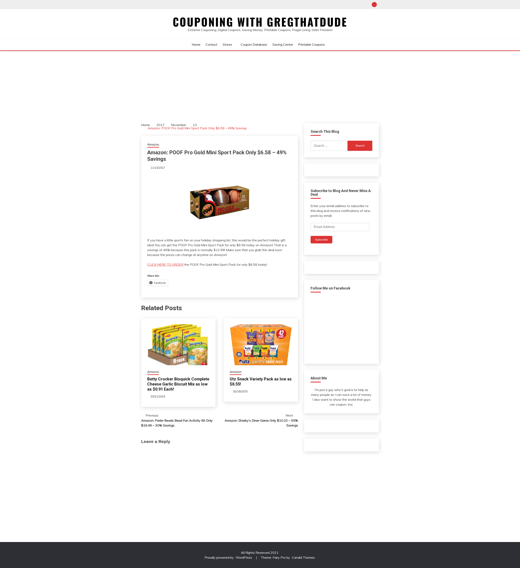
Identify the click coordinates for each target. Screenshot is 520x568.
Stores (227, 44)
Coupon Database (254, 44)
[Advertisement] (260, 81)
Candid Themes (303, 557)
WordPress (244, 557)
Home (196, 44)
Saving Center (282, 44)
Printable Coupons (311, 44)
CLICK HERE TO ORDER (165, 264)
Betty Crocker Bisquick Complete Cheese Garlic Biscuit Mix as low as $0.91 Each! (178, 384)
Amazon (153, 144)
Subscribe (321, 239)
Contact (211, 44)
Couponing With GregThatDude (260, 22)
